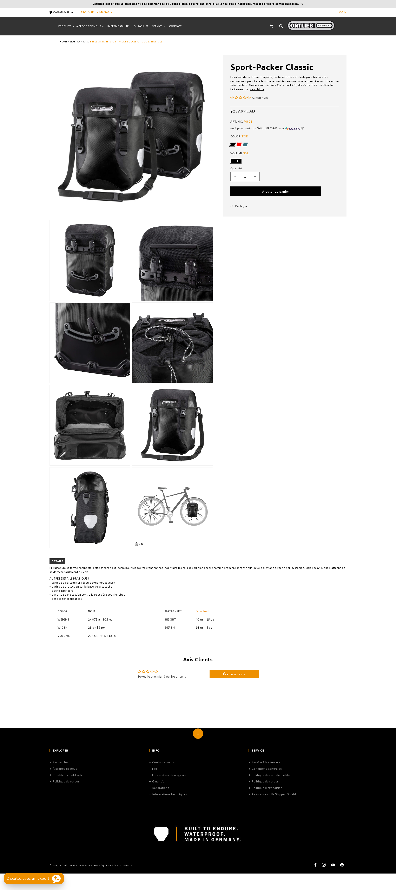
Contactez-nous (163, 762)
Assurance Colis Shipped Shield (274, 794)
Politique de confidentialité (271, 775)
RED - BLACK (239, 144)
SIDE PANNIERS (79, 41)
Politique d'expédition (267, 787)
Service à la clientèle (266, 762)
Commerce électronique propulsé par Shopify (105, 865)
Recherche (60, 762)
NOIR (233, 144)
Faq (154, 768)
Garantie (158, 781)
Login (342, 12)
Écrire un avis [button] (234, 674)
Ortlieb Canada (68, 865)
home (63, 41)
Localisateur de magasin (169, 775)
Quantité (236, 168)
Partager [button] (241, 206)
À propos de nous (65, 768)
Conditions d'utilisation (69, 775)
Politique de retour (66, 781)
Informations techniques (169, 794)
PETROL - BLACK (245, 144)
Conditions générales (267, 768)
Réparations (160, 787)
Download (202, 611)
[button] (65, 12)
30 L (236, 161)
